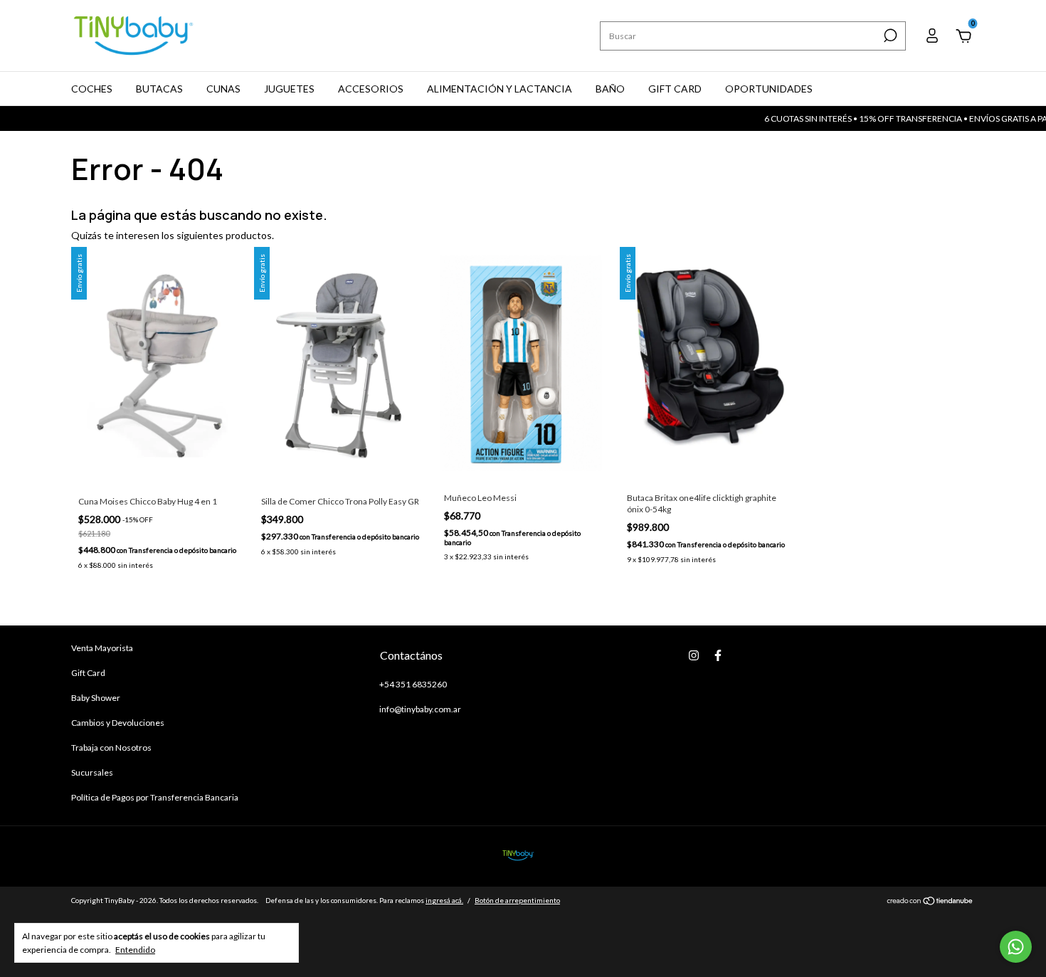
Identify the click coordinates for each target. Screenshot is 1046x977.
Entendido (135, 949)
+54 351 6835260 (413, 684)
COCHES (91, 89)
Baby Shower (95, 697)
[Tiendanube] (930, 902)
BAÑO (610, 89)
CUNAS (223, 89)
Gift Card (88, 672)
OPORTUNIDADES (769, 89)
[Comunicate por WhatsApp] (1016, 947)
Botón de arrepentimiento (517, 900)
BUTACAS (159, 89)
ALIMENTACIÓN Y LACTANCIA (499, 89)
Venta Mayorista (102, 648)
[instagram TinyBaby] (693, 655)
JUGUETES (289, 89)
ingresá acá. (444, 900)
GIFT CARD (675, 89)
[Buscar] (889, 35)
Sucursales (92, 772)
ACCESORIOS (370, 89)
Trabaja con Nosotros (111, 747)
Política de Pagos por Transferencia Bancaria (154, 797)
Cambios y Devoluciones (117, 722)
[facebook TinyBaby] (718, 655)
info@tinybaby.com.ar (420, 709)
